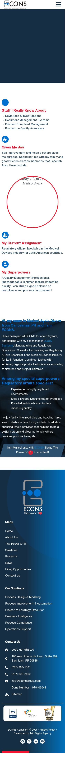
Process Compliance (18, 623)
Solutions (11, 550)
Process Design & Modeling (23, 597)
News (8, 563)
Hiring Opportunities (18, 569)
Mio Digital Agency (40, 733)
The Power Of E (15, 544)
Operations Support (18, 629)
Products (11, 556)
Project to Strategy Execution (24, 610)
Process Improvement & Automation (28, 603)
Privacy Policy (47, 730)
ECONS (39, 448)
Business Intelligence (18, 616)
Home (9, 531)
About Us (11, 537)
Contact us (12, 575)
